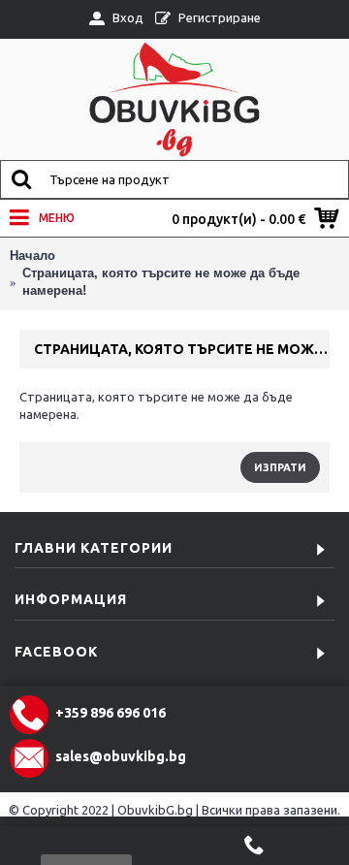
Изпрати (280, 467)
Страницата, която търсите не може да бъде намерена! (161, 282)
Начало (32, 255)
